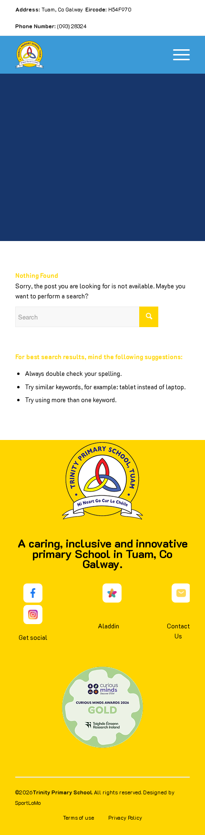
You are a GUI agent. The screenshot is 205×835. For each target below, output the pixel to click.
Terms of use (78, 817)
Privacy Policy (125, 817)
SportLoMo (28, 802)
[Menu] (177, 54)
